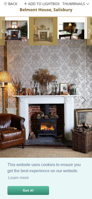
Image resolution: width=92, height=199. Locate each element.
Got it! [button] (28, 190)
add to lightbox (43, 3)
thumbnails (74, 3)
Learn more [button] (18, 178)
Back (12, 3)
